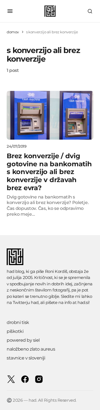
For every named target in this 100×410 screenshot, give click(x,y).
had (35, 302)
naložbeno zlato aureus (31, 349)
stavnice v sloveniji (26, 358)
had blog (15, 271)
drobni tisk (18, 322)
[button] (10, 11)
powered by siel (23, 340)
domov (13, 32)
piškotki (15, 331)
